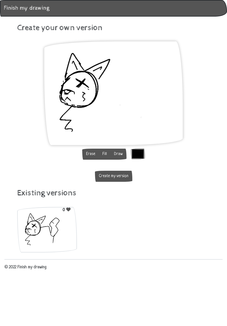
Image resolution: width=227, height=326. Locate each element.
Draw (118, 154)
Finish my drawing (26, 8)
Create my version (113, 176)
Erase (90, 154)
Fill (104, 154)
